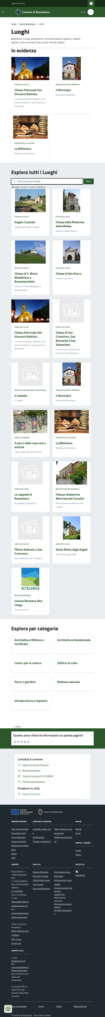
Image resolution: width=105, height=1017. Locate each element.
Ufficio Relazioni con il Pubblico (20, 933)
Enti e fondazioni (18, 837)
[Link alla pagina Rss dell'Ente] (76, 871)
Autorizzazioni (38, 837)
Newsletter (80, 875)
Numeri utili (16, 943)
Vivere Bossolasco (27, 23)
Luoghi (78, 850)
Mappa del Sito (80, 1006)
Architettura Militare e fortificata (30, 390)
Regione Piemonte (18, 3)
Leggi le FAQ (59, 894)
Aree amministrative (20, 829)
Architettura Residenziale (68, 489)
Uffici (13, 857)
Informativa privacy (62, 872)
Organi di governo (18, 841)
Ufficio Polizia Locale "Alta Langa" (41, 882)
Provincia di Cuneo (40, 876)
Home (13, 23)
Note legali (58, 876)
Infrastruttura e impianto (68, 84)
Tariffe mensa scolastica (63, 839)
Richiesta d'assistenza (63, 912)
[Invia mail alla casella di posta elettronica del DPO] (18, 961)
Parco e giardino (22, 437)
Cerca (88, 181)
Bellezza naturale (22, 595)
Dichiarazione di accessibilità (63, 882)
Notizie (78, 829)
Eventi (78, 854)
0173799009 (17, 891)
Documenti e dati (18, 833)
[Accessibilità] (8, 1009)
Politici (14, 853)
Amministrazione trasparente (63, 889)
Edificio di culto (21, 84)
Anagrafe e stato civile (42, 831)
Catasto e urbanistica (42, 841)
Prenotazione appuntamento (63, 905)
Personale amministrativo (20, 847)
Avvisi (77, 833)
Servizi (41, 1006)
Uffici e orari (16, 939)
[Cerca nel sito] (90, 12)
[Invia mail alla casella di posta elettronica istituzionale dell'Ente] (20, 904)
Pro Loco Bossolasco (41, 888)
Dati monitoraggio (18, 1006)
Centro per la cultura (24, 143)
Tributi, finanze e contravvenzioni (63, 831)
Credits (59, 1006)
